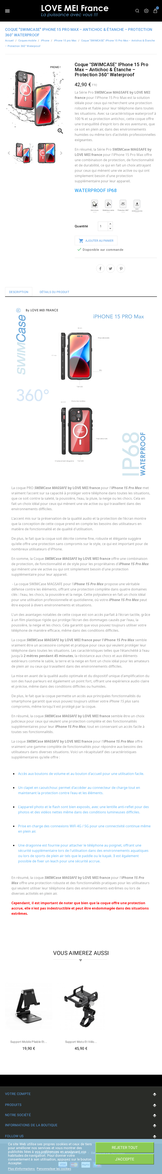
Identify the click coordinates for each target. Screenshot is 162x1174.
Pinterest (121, 269)
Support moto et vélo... (81, 1041)
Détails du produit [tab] (54, 292)
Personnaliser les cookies (54, 1168)
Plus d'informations (21, 1168)
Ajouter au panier (96, 240)
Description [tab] (18, 292)
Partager (100, 269)
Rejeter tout (125, 1147)
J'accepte (124, 1159)
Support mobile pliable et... (28, 1041)
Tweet (111, 269)
